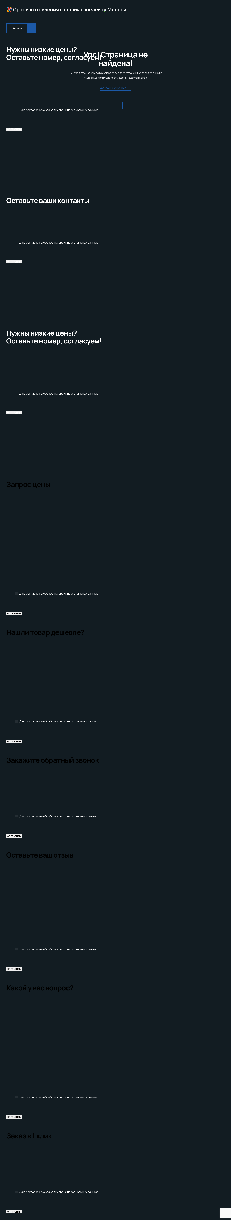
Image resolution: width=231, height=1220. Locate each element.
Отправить (14, 129)
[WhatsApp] (105, 105)
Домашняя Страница (113, 87)
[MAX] (126, 105)
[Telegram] (112, 105)
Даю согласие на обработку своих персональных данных (58, 110)
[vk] (119, 105)
